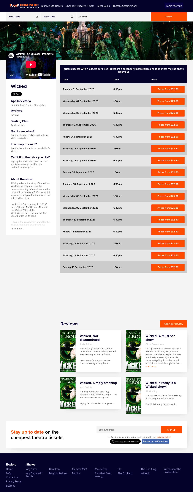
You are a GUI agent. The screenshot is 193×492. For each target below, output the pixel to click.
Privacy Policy (13, 481)
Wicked (145, 473)
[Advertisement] (123, 294)
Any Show (31, 469)
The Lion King (148, 469)
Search (169, 16)
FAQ (8, 473)
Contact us (12, 477)
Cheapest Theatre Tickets (80, 6)
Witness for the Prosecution (172, 470)
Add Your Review (173, 324)
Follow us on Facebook (155, 441)
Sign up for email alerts (23, 161)
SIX (119, 469)
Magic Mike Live (58, 473)
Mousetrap (101, 469)
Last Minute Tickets (52, 6)
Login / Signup (174, 6)
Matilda (76, 473)
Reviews (15, 115)
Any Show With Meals (34, 475)
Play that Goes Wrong (103, 475)
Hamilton (54, 469)
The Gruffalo (125, 473)
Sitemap (10, 485)
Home (9, 469)
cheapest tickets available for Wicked (29, 137)
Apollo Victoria (18, 125)
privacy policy (164, 437)
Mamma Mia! (79, 469)
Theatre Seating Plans (125, 6)
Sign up (171, 429)
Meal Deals (103, 6)
